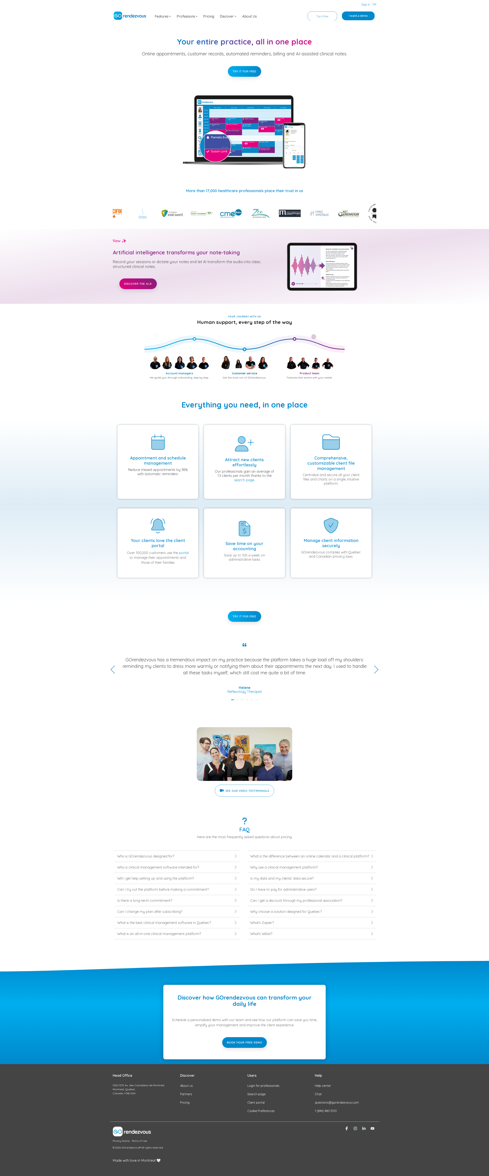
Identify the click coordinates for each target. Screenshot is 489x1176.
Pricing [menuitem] (184, 1102)
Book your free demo (244, 1042)
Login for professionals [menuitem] (263, 1086)
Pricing (208, 16)
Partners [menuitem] (186, 1094)
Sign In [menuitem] (365, 4)
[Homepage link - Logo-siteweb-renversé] (132, 1134)
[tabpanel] (244, 668)
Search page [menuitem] (256, 1094)
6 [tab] (257, 701)
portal (184, 553)
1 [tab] (233, 701)
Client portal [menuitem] (256, 1102)
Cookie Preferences (261, 1111)
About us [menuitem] (186, 1086)
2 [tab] (238, 701)
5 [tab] (252, 701)
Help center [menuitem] (323, 1086)
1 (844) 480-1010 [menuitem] (326, 1111)
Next (374, 670)
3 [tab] (242, 701)
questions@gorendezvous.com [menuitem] (337, 1102)
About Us (249, 16)
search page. (244, 480)
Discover (227, 16)
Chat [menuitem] (318, 1094)
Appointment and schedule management (158, 460)
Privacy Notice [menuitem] (121, 1140)
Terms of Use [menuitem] (139, 1140)
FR (374, 4)
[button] (347, 1128)
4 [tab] (247, 701)
